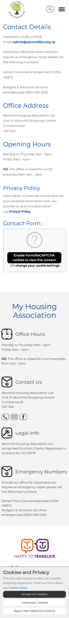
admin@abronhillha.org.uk (34, 42)
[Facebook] (23, 417)
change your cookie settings (37, 265)
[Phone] (5, 417)
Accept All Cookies (34, 594)
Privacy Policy (19, 211)
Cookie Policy (18, 588)
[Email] (14, 417)
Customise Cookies (34, 602)
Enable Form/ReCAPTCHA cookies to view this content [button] (34, 258)
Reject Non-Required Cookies (34, 611)
